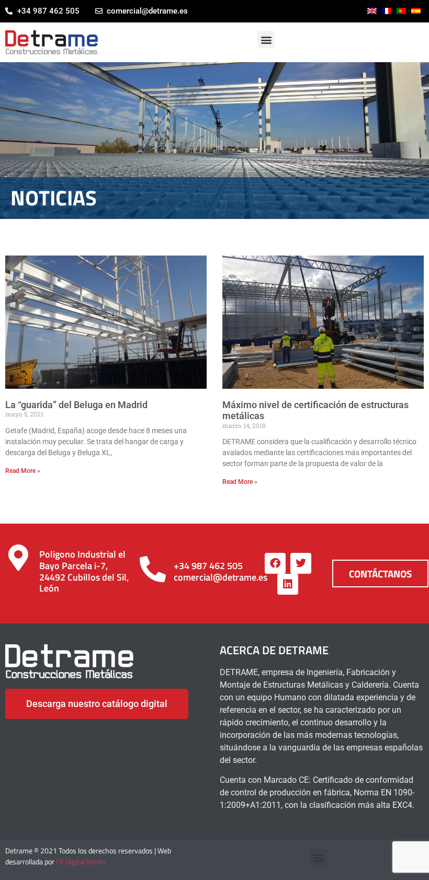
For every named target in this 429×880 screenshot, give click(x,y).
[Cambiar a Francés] (386, 11)
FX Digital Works (81, 861)
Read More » (22, 470)
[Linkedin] (287, 584)
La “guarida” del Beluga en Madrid (76, 404)
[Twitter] (300, 563)
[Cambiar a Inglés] (372, 11)
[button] (266, 39)
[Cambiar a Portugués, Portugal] (401, 11)
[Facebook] (275, 563)
